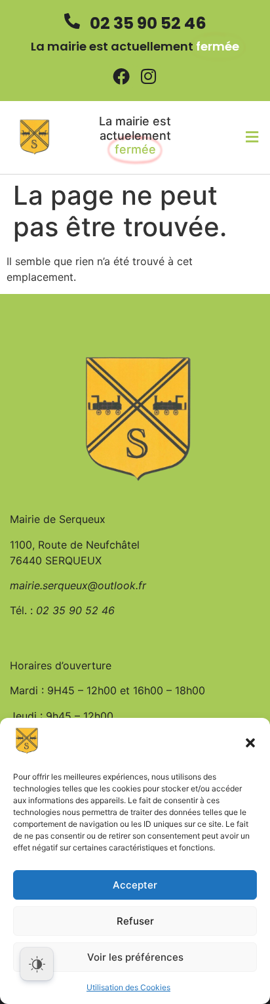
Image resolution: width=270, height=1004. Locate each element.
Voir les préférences (135, 957)
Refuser (135, 921)
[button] (250, 742)
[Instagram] (149, 76)
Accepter (135, 885)
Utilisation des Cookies (128, 987)
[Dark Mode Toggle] (37, 964)
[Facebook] (121, 76)
